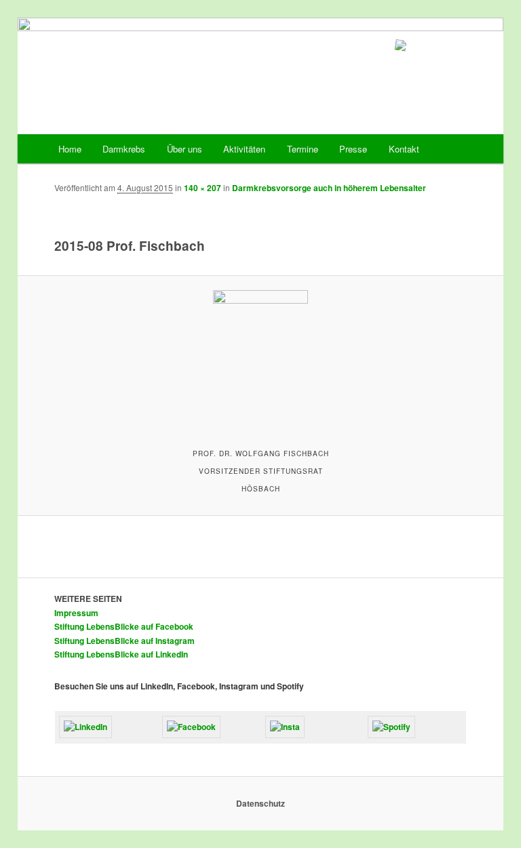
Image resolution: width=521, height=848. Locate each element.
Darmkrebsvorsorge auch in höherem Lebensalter (329, 188)
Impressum (76, 613)
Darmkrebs (123, 148)
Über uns (184, 148)
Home (69, 148)
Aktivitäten (244, 148)
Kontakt (404, 148)
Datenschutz (260, 803)
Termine (302, 148)
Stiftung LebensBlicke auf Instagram (124, 640)
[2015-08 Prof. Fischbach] (261, 360)
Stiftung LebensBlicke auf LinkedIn (121, 654)
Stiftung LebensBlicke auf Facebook (123, 626)
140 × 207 (202, 188)
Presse (353, 148)
